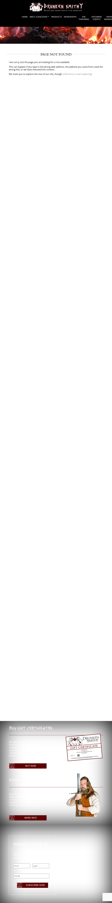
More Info (30, 818)
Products (56, 17)
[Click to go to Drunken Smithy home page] (56, 6)
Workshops (70, 17)
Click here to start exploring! (77, 74)
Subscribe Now (35, 885)
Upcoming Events (96, 18)
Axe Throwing (84, 18)
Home (25, 17)
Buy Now (30, 766)
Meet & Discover (38, 17)
